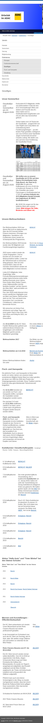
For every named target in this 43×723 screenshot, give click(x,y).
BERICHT (32, 227)
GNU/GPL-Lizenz (17, 720)
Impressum (5, 82)
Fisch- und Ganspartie (10, 70)
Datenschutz (5, 79)
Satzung (4, 51)
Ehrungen (7, 60)
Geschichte (5, 76)
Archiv (32, 360)
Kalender (4, 45)
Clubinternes (22, 35)
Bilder (36, 353)
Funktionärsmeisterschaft (11, 63)
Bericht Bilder (14, 578)
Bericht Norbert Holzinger (30, 589)
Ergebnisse (35, 493)
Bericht (12, 571)
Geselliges (7, 66)
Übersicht (13, 607)
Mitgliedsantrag (6, 54)
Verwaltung (7, 73)
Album (38, 326)
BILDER (36, 648)
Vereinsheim (5, 48)
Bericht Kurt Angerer (16, 589)
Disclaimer (5, 85)
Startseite (14, 35)
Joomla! (3, 720)
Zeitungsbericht (14, 602)
